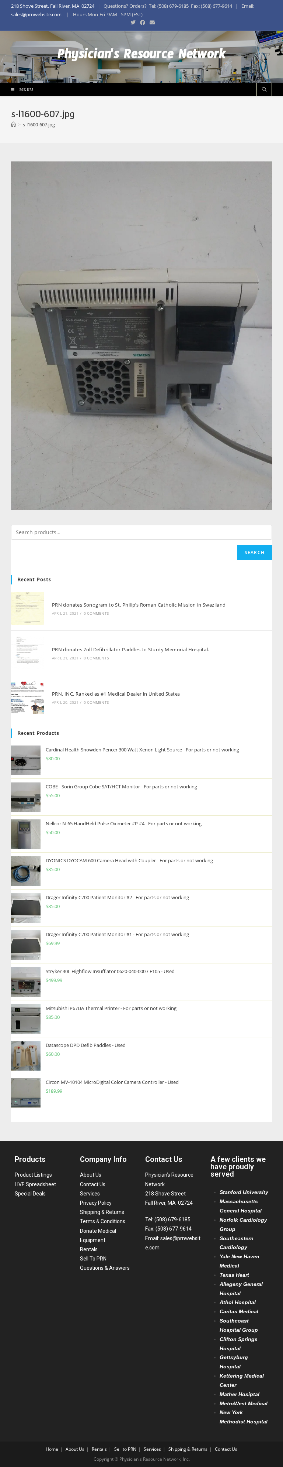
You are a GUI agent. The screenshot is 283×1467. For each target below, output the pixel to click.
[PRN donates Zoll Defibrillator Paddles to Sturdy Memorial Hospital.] (27, 652)
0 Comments (96, 613)
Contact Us (92, 1184)
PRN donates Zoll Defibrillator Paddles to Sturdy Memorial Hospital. (130, 649)
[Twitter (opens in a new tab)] (133, 22)
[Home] (13, 124)
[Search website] (264, 90)
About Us (90, 1175)
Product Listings (33, 1175)
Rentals (89, 1249)
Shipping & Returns (102, 1212)
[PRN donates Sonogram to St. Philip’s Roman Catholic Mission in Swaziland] (27, 608)
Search (255, 552)
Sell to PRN (125, 1449)
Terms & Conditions (102, 1221)
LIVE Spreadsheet (35, 1184)
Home (52, 1449)
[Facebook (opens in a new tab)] (142, 22)
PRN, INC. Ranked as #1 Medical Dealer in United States (116, 693)
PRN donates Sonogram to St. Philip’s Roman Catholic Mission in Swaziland (139, 604)
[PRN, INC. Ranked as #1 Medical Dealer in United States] (27, 697)
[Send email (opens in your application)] (151, 22)
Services (90, 1194)
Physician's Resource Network (141, 57)
